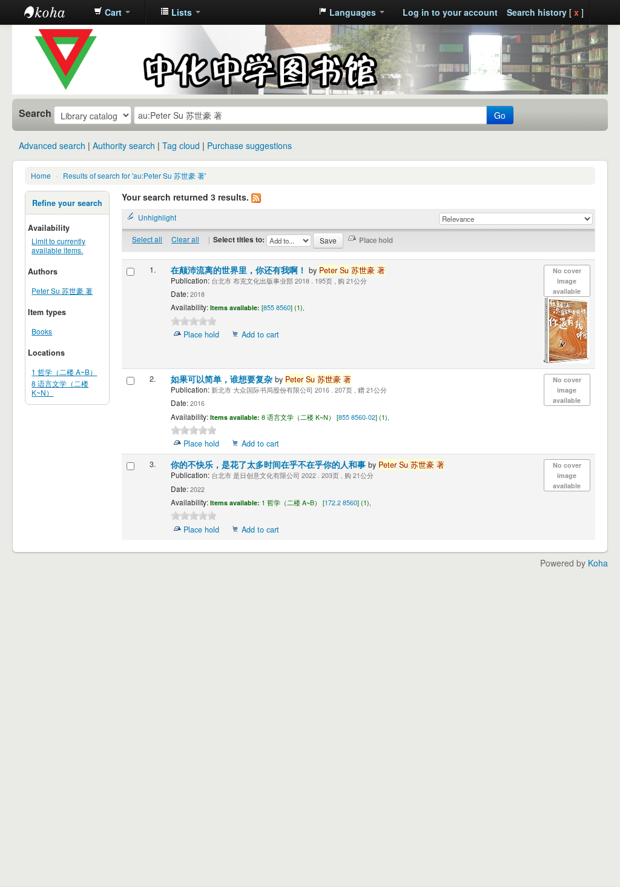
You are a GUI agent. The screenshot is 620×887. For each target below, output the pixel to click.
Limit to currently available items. (58, 245)
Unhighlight (157, 217)
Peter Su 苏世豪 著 (62, 290)
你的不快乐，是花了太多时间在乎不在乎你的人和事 (269, 464)
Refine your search (67, 203)
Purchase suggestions (249, 145)
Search (35, 113)
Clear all (185, 239)
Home (41, 175)
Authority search (124, 145)
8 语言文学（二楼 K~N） (59, 387)
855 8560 (277, 307)
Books (41, 331)
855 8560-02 (356, 417)
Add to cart (260, 334)
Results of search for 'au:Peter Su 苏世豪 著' (134, 175)
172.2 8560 (341, 502)
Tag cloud (181, 145)
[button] (112, 12)
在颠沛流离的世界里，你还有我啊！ (240, 270)
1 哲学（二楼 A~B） (64, 372)
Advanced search (52, 145)
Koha (598, 563)
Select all (147, 239)
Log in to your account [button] (450, 12)
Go (500, 115)
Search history (537, 12)
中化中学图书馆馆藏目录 (54, 12)
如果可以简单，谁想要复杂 (223, 379)
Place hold (201, 334)
